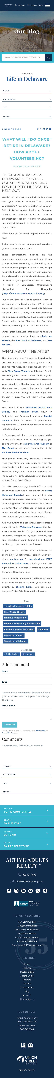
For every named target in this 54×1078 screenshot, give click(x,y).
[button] (48, 57)
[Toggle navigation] (47, 5)
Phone (21, 5)
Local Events (37, 5)
